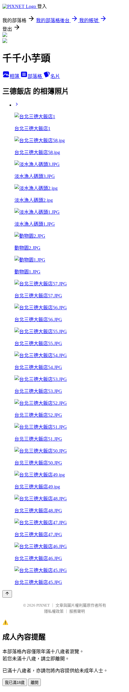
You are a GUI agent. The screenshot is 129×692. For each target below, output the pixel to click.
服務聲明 (77, 611)
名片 (55, 76)
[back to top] (7, 594)
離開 (34, 682)
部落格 (35, 76)
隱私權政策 (54, 611)
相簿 (15, 76)
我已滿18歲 (15, 682)
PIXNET (43, 605)
